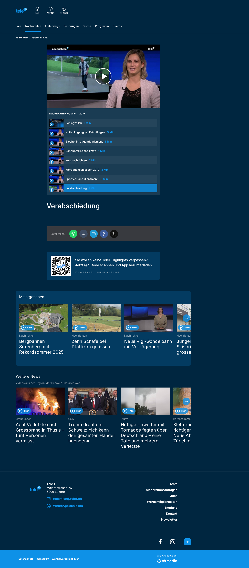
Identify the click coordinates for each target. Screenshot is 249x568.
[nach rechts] (186, 318)
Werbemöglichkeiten (162, 501)
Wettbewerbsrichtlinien (65, 558)
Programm (102, 26)
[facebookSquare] (160, 541)
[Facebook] (104, 234)
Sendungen (71, 26)
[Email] (94, 234)
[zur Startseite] (21, 10)
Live (18, 26)
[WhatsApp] (73, 234)
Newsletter (169, 519)
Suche (87, 26)
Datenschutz (25, 558)
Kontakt (171, 513)
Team (173, 484)
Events (117, 26)
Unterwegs (52, 26)
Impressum (42, 558)
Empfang (170, 507)
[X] (114, 234)
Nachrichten (33, 26)
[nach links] (20, 318)
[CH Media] (167, 560)
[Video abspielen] (103, 76)
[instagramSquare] (172, 541)
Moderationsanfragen (161, 490)
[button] (83, 234)
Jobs (173, 496)
